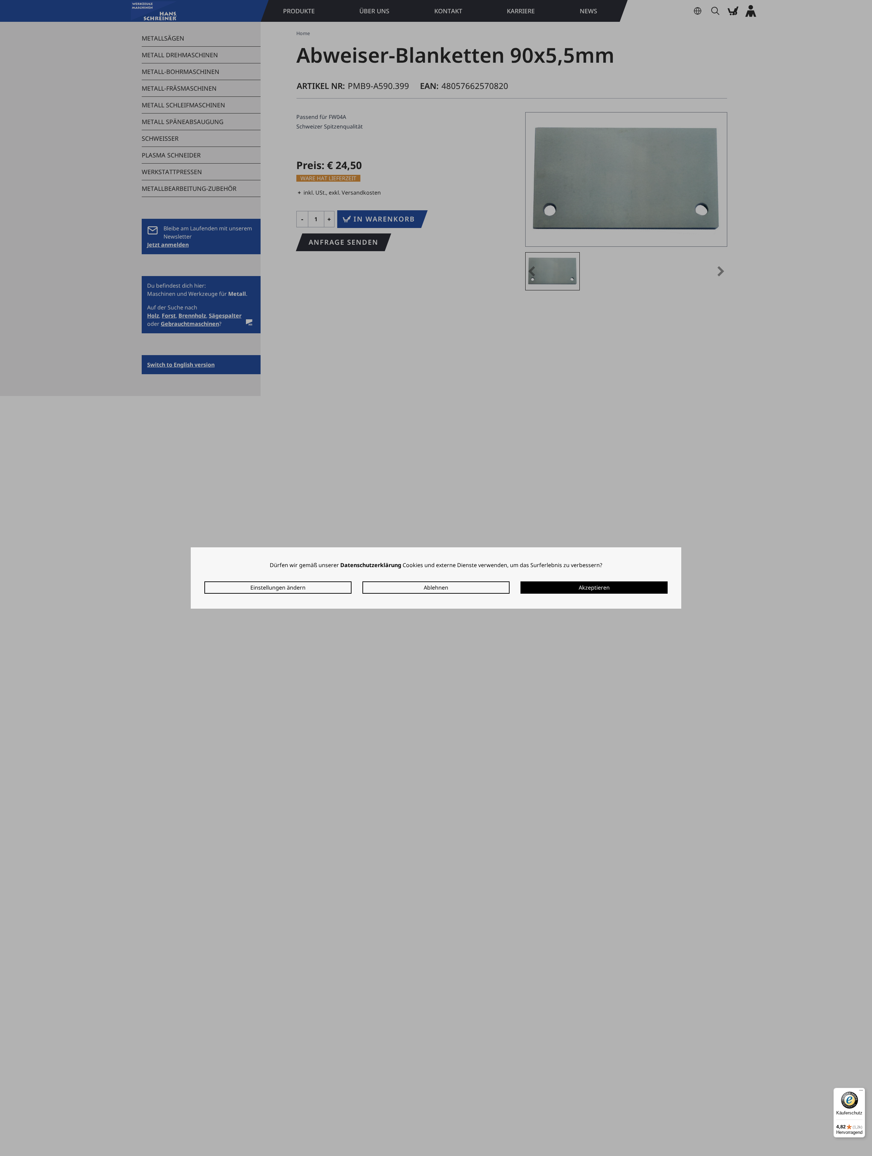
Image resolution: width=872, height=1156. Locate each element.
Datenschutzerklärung (370, 565)
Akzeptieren (594, 587)
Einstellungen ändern (278, 587)
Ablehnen (436, 587)
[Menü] (861, 1092)
